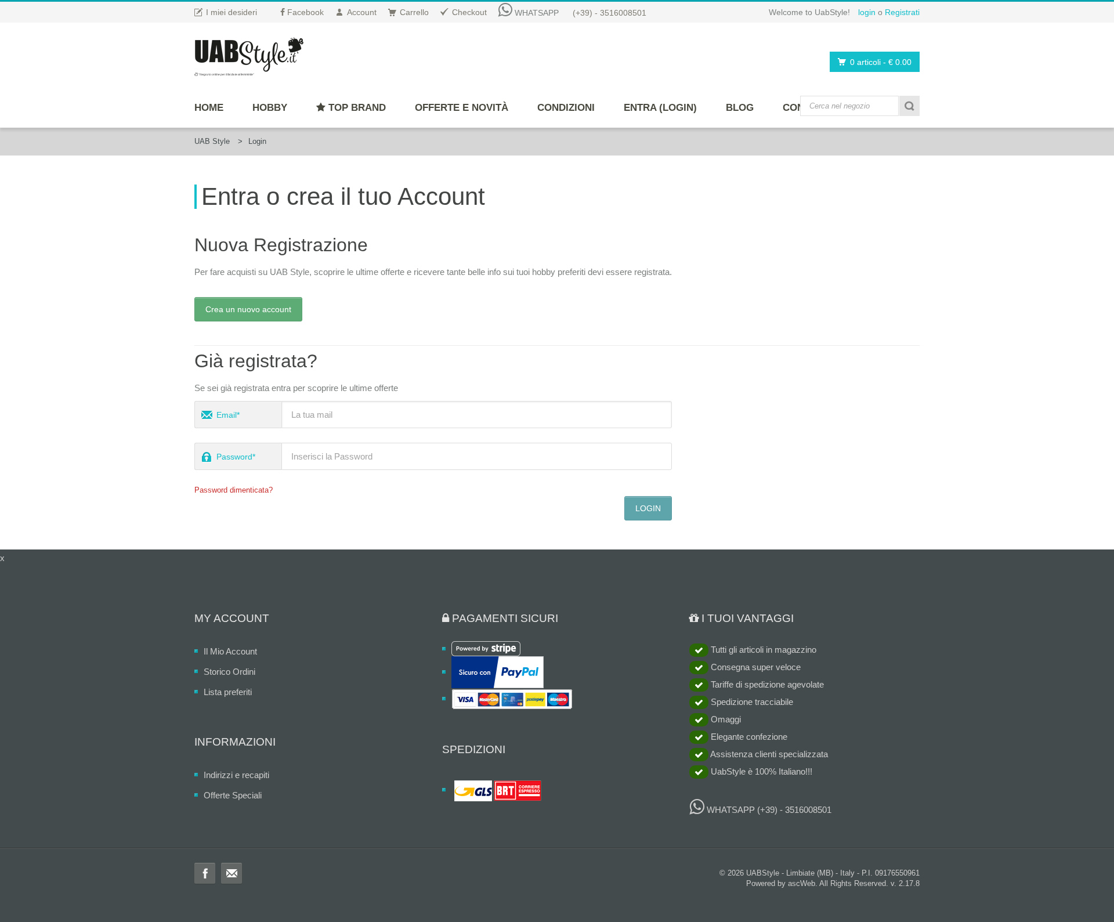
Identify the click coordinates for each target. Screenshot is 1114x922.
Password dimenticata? (233, 490)
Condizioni (566, 107)
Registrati (902, 12)
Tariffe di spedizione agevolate (766, 684)
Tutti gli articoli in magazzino (762, 650)
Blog (740, 107)
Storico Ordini (229, 672)
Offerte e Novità (461, 107)
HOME (208, 107)
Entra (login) (660, 107)
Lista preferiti (228, 692)
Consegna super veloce (754, 667)
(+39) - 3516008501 (609, 12)
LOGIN (648, 508)
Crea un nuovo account (248, 309)
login (867, 12)
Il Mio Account (230, 651)
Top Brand (355, 107)
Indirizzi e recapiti (236, 775)
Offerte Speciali (233, 795)
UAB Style (212, 141)
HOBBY (269, 107)
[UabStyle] (248, 54)
